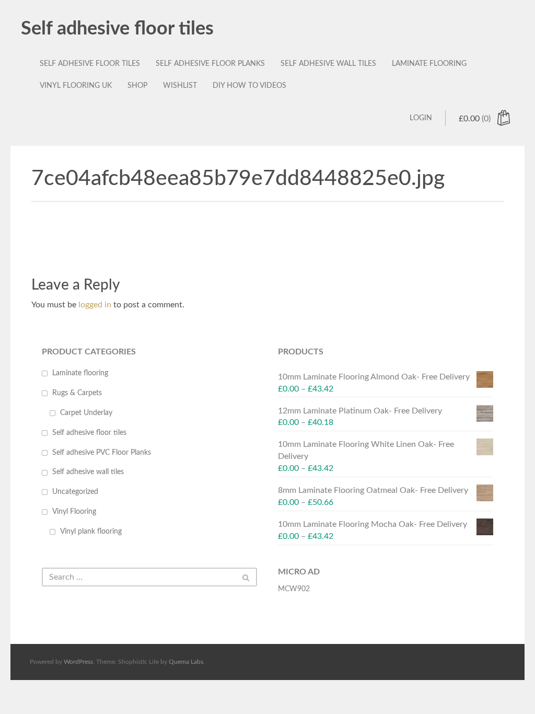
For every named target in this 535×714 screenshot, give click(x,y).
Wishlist (180, 85)
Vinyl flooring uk (76, 85)
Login (421, 118)
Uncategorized (75, 492)
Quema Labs (186, 662)
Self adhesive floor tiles (117, 28)
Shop (137, 85)
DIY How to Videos (249, 85)
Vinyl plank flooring (91, 531)
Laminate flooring (429, 63)
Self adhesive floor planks (210, 63)
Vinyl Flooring (74, 511)
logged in (94, 305)
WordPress (78, 662)
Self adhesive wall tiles (328, 63)
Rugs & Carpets (77, 393)
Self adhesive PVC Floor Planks (101, 452)
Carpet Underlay (86, 413)
